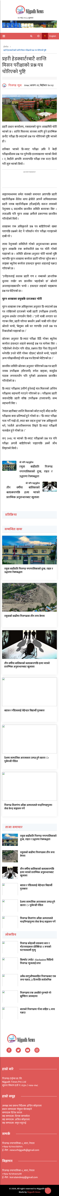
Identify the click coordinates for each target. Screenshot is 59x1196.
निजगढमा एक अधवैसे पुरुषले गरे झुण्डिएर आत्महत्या (35, 994)
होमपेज (6, 46)
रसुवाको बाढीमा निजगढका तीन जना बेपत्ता (24, 616)
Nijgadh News (33, 1192)
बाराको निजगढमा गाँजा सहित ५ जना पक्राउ (37, 1011)
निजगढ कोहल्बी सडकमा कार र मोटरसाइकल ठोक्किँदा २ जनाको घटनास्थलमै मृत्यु (35, 946)
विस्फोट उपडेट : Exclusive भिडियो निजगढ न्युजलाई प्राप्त (36, 961)
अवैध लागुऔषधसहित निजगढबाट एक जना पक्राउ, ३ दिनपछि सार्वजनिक (38, 978)
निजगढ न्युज (14, 85)
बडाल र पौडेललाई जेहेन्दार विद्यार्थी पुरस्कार (24, 710)
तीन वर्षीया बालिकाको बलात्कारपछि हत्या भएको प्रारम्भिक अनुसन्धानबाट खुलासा (27, 665)
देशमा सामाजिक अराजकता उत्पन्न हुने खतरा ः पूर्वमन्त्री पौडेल (26, 759)
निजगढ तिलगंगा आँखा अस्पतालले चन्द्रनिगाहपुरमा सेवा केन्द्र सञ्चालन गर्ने (28, 807)
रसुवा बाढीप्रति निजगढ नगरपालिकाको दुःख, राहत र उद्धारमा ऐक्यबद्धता (28, 570)
